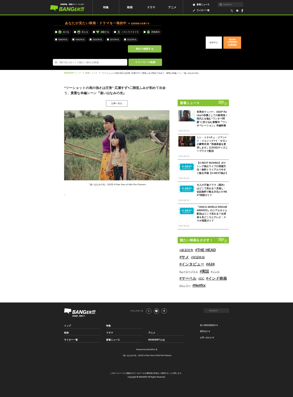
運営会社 (204, 331)
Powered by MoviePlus (145, 349)
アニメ (172, 7)
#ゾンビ (215, 271)
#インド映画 (216, 278)
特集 (106, 7)
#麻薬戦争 (186, 250)
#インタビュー (191, 264)
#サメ (184, 257)
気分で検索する (145, 48)
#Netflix (199, 285)
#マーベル (188, 278)
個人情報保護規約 (208, 325)
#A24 (210, 264)
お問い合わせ (206, 337)
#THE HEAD (205, 250)
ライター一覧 (203, 10)
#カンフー (185, 285)
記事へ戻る (116, 103)
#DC (201, 278)
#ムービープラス (188, 271)
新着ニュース (203, 4)
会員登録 (232, 42)
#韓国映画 (198, 257)
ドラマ (151, 7)
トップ (67, 325)
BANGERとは (156, 339)
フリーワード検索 (145, 62)
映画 (130, 7)
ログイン (214, 42)
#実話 (204, 271)
